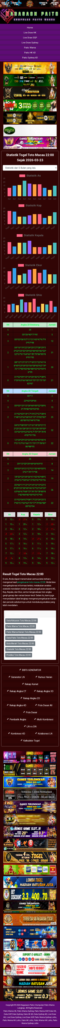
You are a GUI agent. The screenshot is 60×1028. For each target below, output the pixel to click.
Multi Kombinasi (44, 719)
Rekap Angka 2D (31, 698)
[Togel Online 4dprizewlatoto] (30, 857)
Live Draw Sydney (30, 42)
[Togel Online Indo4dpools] (30, 882)
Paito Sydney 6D (30, 57)
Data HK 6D (28, 1014)
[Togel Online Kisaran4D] (30, 105)
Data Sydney (17, 1014)
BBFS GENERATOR (31, 670)
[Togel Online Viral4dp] (30, 143)
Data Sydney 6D (40, 1014)
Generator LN (18, 677)
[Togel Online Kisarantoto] (30, 118)
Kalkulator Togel (31, 740)
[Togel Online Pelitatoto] (30, 130)
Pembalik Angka (17, 719)
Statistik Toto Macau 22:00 (19, 649)
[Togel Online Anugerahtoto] (30, 932)
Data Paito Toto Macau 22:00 (20, 638)
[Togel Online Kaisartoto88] (30, 870)
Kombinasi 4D (17, 733)
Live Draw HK (30, 32)
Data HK (52, 1011)
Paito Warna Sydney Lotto (45, 1017)
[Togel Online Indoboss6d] (30, 770)
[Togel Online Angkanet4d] (30, 957)
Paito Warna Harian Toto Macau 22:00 (24, 632)
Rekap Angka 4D (17, 705)
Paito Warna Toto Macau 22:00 (21, 626)
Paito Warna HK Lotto (12, 1020)
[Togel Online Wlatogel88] (30, 845)
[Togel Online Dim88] (30, 80)
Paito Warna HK (9, 1011)
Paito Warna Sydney (25, 1011)
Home (30, 27)
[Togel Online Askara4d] (30, 820)
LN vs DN (31, 726)
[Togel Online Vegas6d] (30, 807)
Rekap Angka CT (17, 691)
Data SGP (8, 1014)
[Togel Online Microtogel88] (30, 757)
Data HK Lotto (27, 1020)
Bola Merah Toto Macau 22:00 (20, 643)
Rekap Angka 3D (44, 691)
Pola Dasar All (44, 705)
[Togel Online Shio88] (30, 982)
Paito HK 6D (30, 52)
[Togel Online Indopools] (30, 970)
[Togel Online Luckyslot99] (30, 895)
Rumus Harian (45, 677)
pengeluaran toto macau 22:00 (31, 582)
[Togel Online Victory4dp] (30, 782)
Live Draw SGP (30, 37)
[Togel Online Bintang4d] (30, 832)
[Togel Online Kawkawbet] (30, 795)
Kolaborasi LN (44, 733)
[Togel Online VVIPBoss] (30, 68)
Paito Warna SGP (41, 1011)
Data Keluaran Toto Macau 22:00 (21, 620)
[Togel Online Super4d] (30, 93)
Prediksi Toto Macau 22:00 (19, 655)
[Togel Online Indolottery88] (30, 945)
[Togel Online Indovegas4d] (30, 995)
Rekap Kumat (31, 684)
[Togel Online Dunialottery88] (30, 920)
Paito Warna (30, 47)
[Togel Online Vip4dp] (30, 907)
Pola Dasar (31, 712)
